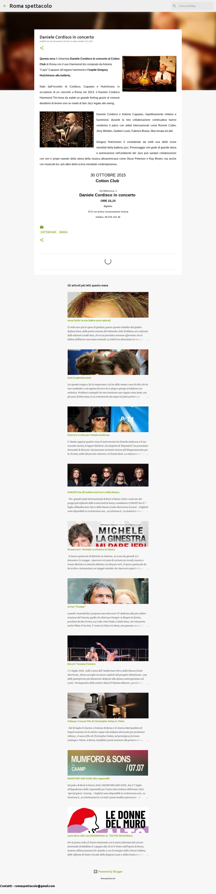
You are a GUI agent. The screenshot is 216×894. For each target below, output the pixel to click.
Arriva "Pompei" (77, 606)
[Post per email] (42, 228)
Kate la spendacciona (79, 377)
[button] (42, 48)
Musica (63, 232)
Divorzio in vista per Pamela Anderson (89, 435)
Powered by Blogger (110, 871)
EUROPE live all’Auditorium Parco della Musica (93, 492)
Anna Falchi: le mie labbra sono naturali (89, 320)
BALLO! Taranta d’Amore (82, 664)
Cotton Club (48, 232)
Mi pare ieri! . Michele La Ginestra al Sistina (91, 549)
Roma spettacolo (30, 6)
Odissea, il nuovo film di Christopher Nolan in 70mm (96, 721)
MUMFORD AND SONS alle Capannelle (89, 778)
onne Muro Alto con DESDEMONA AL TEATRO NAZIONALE (100, 835)
